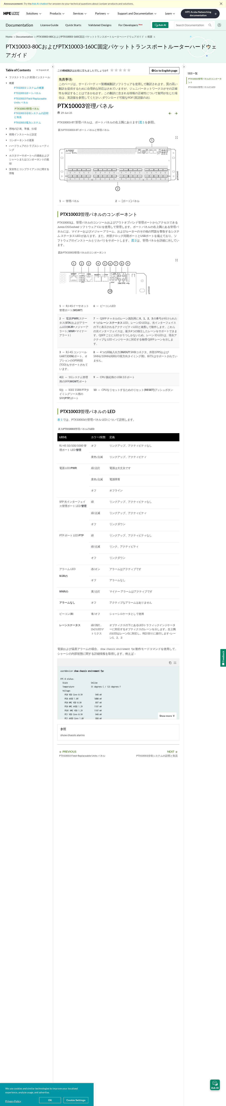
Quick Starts (73, 25)
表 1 (59, 419)
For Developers (130, 25)
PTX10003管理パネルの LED (201, 87)
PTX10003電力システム (27, 122)
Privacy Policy (13, 1101)
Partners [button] (100, 13)
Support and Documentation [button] (135, 13)
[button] (215, 1085)
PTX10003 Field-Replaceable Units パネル (30, 100)
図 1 (141, 122)
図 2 (133, 240)
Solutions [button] (32, 13)
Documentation (19, 25)
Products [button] (55, 13)
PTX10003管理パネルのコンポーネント (205, 80)
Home (9, 36)
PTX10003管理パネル (27, 108)
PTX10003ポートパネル (27, 93)
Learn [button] (168, 13)
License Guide (49, 25)
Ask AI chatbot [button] (40, 3)
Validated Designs (99, 25)
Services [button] (78, 13)
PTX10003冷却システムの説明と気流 (31, 115)
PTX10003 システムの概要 (29, 87)
